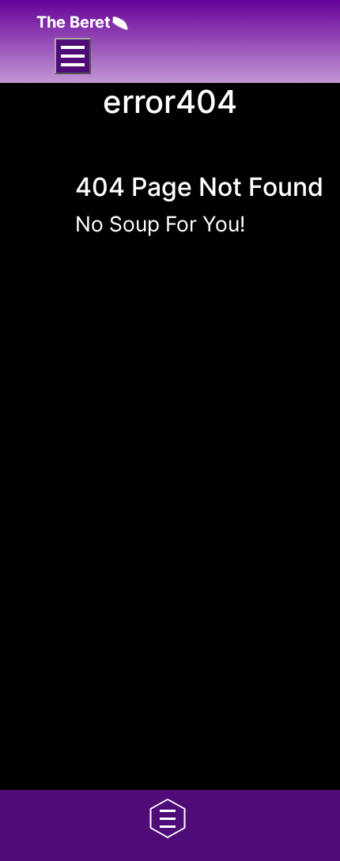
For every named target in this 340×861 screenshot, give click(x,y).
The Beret (73, 22)
